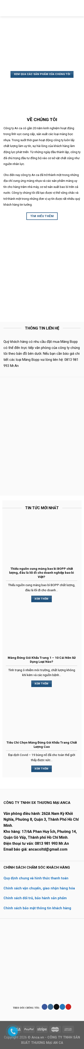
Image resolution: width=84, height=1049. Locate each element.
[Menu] (6, 8)
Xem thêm (42, 598)
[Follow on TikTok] (56, 1007)
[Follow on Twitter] (62, 1007)
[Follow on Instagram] (50, 1007)
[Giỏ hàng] (78, 8)
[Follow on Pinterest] (68, 1007)
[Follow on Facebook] (44, 1007)
